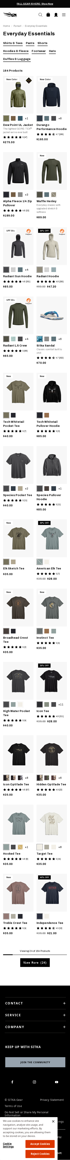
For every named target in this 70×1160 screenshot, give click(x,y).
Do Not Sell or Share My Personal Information (26, 1114)
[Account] (56, 15)
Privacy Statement (52, 1100)
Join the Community (35, 1062)
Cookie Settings (8, 1145)
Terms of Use (13, 1106)
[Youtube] (57, 1083)
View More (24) (35, 962)
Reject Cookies (40, 1154)
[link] (18, 111)
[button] (6, 118)
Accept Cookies (40, 1144)
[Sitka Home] (19, 14)
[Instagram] (35, 1083)
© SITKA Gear (14, 1100)
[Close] (53, 1121)
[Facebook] (13, 1083)
